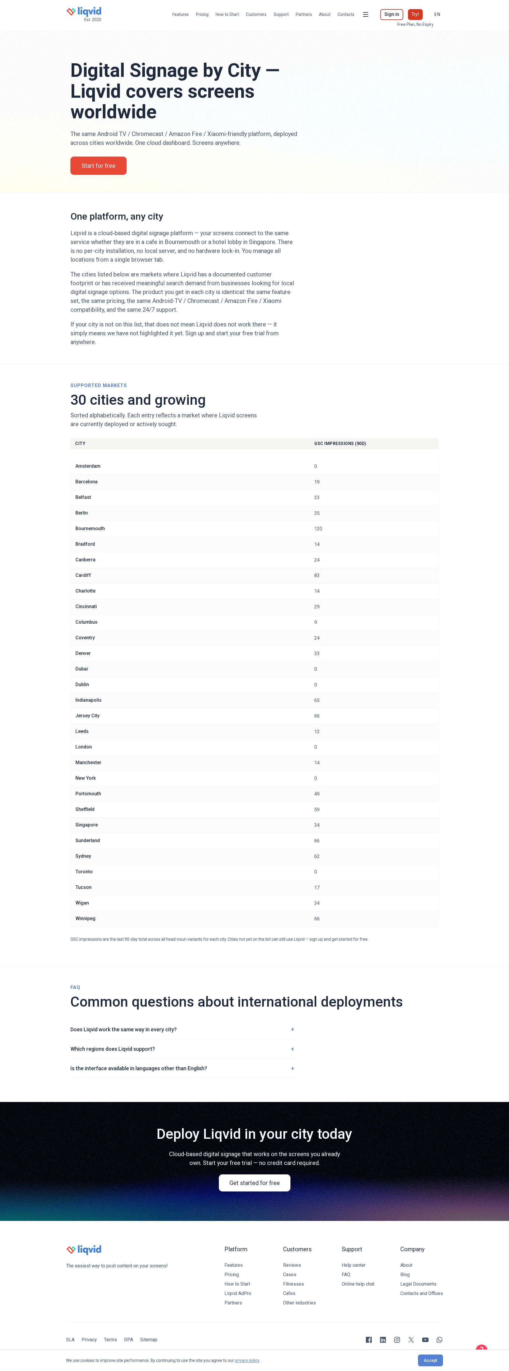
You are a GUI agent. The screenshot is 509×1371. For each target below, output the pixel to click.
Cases (289, 1274)
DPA (128, 1339)
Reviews (292, 1265)
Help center (354, 1265)
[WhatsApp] (439, 1339)
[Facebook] (368, 1339)
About (324, 14)
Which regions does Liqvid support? (182, 1049)
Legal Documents (418, 1284)
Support (281, 14)
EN (437, 14)
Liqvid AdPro (237, 1293)
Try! (415, 14)
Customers (256, 14)
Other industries (299, 1303)
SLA (70, 1339)
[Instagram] (397, 1339)
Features (180, 14)
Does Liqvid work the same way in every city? (182, 1029)
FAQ (346, 1274)
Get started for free (254, 1182)
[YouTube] (425, 1339)
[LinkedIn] (382, 1339)
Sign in (391, 14)
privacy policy (247, 1360)
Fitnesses (293, 1284)
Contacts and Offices (421, 1293)
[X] (411, 1339)
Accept (430, 1360)
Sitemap (148, 1339)
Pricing (202, 14)
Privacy (89, 1339)
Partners (304, 14)
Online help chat (358, 1284)
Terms (110, 1339)
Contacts (346, 14)
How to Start (227, 14)
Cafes (289, 1293)
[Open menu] (365, 14)
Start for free (98, 165)
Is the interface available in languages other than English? (182, 1068)
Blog (405, 1274)
